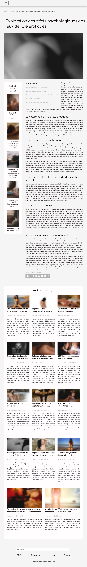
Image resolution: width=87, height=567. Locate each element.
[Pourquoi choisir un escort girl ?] (13, 218)
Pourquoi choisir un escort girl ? (13, 229)
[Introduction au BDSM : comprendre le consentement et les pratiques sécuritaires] (62, 497)
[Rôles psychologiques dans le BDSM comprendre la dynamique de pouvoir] (43, 348)
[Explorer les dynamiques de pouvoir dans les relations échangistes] (69, 445)
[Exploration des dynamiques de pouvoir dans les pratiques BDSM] (43, 301)
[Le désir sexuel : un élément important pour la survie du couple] (13, 159)
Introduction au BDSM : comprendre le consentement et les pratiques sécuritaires (61, 511)
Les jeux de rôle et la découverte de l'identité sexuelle (42, 95)
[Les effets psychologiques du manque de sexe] (13, 102)
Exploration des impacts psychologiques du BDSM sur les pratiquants (17, 358)
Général (67, 555)
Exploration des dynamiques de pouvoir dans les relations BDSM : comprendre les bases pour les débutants (24, 511)
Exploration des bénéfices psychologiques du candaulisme (68, 311)
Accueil (6, 11)
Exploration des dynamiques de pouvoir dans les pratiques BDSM (42, 311)
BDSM (12, 11)
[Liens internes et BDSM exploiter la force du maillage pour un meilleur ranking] (43, 395)
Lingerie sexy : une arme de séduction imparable (13, 144)
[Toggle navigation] (6, 3)
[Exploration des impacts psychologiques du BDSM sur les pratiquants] (18, 348)
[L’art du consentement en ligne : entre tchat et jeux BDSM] (18, 301)
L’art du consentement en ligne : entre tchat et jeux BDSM (17, 311)
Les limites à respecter (33, 98)
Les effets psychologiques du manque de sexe (13, 116)
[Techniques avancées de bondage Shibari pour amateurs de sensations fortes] (18, 445)
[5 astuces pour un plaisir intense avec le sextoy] (13, 189)
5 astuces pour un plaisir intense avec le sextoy (13, 203)
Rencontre (36, 555)
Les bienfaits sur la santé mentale (36, 91)
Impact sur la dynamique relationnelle (37, 102)
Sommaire (32, 83)
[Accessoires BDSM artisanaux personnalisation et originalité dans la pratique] (18, 395)
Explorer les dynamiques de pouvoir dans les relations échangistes (68, 455)
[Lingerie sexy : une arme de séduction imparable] (13, 131)
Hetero (51, 555)
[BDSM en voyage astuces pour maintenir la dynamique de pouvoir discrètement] (69, 348)
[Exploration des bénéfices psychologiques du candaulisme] (69, 301)
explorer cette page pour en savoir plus (37, 269)
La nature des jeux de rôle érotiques (37, 87)
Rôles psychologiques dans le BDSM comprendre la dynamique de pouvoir (43, 358)
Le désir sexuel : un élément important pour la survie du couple (13, 173)
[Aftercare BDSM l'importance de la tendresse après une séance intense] (69, 395)
